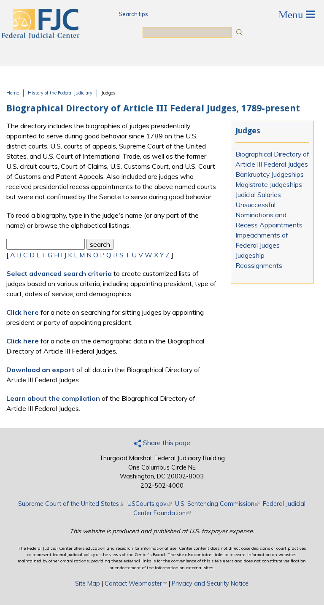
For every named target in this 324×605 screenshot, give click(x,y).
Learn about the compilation (53, 398)
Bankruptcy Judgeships (269, 174)
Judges (108, 93)
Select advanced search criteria (59, 273)
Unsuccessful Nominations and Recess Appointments (268, 214)
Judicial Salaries (258, 194)
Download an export (40, 369)
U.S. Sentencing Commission (217, 504)
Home (12, 93)
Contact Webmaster (136, 583)
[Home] (40, 36)
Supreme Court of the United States (71, 504)
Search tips (133, 14)
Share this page (165, 442)
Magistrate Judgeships (268, 184)
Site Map (87, 583)
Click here (22, 312)
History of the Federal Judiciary (60, 93)
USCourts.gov (149, 504)
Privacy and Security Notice (210, 583)
